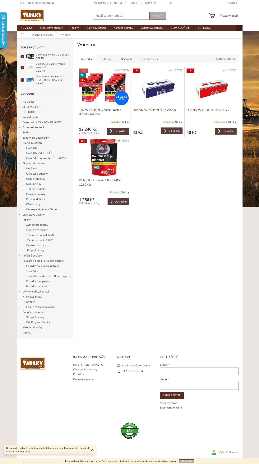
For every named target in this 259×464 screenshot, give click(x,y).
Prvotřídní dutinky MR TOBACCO (46, 158)
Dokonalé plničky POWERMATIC (42, 122)
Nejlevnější (106, 59)
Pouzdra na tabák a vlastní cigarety (43, 261)
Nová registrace (169, 403)
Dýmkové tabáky (36, 245)
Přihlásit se (172, 395)
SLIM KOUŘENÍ (31, 107)
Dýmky (30, 302)
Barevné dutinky (35, 194)
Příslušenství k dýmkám (40, 307)
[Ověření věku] (129, 430)
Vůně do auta (30, 117)
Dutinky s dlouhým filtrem (42, 209)
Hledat (157, 15)
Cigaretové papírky (33, 214)
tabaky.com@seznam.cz (136, 365)
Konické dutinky (35, 199)
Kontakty (78, 374)
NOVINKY (28, 102)
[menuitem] (26, 28)
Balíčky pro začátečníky (35, 138)
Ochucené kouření (33, 127)
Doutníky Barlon (32, 143)
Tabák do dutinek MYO (40, 235)
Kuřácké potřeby (32, 255)
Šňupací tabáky (35, 250)
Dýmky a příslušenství (35, 291)
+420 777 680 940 (133, 371)
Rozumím (186, 461)
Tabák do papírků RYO (40, 240)
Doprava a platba (83, 379)
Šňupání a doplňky (33, 312)
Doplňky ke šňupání (38, 322)
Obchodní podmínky (143, 3)
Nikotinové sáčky (32, 327)
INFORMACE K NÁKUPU (108, 3)
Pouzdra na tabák (36, 286)
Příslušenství (34, 297)
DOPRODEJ (29, 112)
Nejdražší (126, 59)
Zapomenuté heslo (171, 407)
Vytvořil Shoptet (229, 452)
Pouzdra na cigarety (38, 281)
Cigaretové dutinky (33, 163)
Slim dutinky (33, 184)
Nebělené (31, 168)
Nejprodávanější (149, 59)
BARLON (31, 148)
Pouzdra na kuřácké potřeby (42, 266)
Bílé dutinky (33, 204)
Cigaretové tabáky (37, 230)
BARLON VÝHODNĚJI (39, 153)
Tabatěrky (32, 271)
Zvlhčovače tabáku (37, 225)
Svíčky (26, 132)
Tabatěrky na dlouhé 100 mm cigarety (48, 276)
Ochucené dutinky (37, 174)
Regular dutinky (35, 179)
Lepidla (26, 332)
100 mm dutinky (36, 189)
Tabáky (26, 220)
